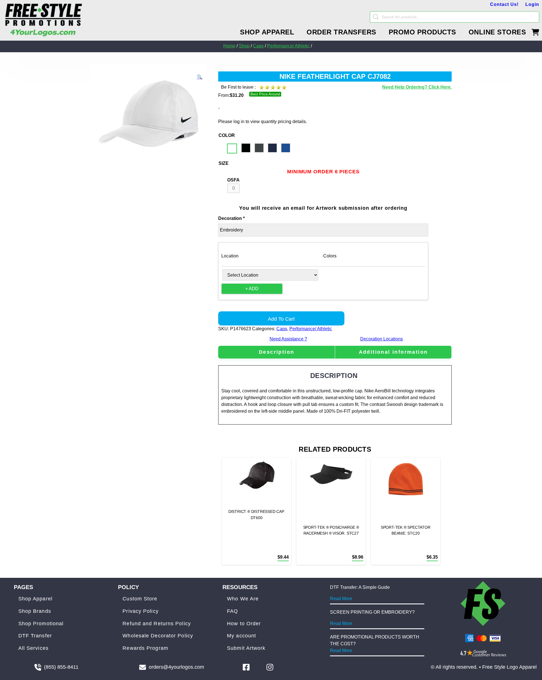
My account (241, 636)
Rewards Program (145, 648)
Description (276, 352)
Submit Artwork (246, 648)
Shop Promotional (41, 623)
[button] (199, 77)
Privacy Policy (140, 611)
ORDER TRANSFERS (341, 32)
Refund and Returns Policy (157, 623)
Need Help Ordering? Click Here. (417, 87)
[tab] (276, 352)
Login (532, 4)
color (226, 135)
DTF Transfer (35, 636)
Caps (258, 45)
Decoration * (231, 218)
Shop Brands (34, 611)
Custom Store (140, 599)
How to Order (244, 623)
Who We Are (243, 599)
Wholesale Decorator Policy (158, 636)
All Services (33, 648)
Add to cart (281, 319)
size (223, 163)
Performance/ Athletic (288, 45)
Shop (244, 45)
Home (229, 45)
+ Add (252, 288)
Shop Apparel (35, 599)
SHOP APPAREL (267, 32)
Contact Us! (504, 4)
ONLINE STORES (497, 32)
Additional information (393, 352)
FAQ (232, 611)
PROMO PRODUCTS (422, 32)
